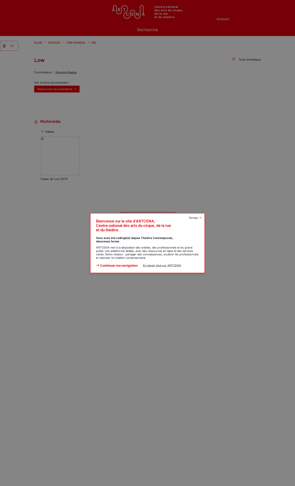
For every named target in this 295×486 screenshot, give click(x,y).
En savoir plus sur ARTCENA (162, 265)
